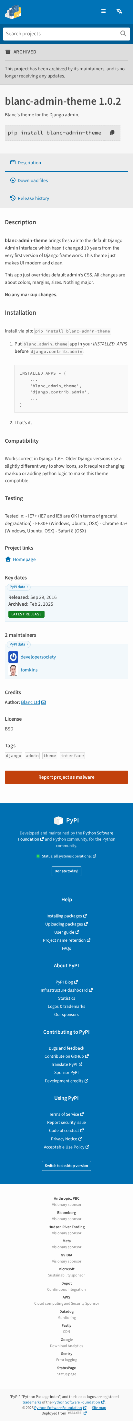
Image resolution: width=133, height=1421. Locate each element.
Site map (99, 1408)
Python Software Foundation (76, 1402)
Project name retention (64, 940)
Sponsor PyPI (66, 1072)
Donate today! (66, 871)
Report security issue (66, 1122)
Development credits (64, 1081)
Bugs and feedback (66, 1048)
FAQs (66, 948)
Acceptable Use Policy (64, 1147)
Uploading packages (64, 924)
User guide (64, 932)
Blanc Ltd (30, 702)
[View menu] (103, 11)
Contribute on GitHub (64, 1056)
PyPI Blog (64, 982)
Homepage (24, 559)
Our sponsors (66, 1014)
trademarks (32, 1402)
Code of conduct (64, 1130)
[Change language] (119, 11)
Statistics (66, 998)
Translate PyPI (64, 1064)
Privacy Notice (64, 1139)
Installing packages (64, 916)
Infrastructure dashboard (64, 990)
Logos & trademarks (66, 1006)
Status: (67, 856)
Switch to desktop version (66, 1166)
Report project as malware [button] (66, 777)
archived (58, 68)
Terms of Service (64, 1114)
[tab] (66, 163)
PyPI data (17, 587)
